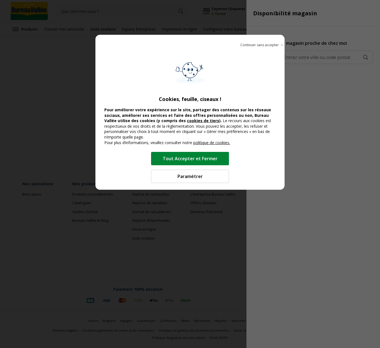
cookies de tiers (203, 120)
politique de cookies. (211, 142)
